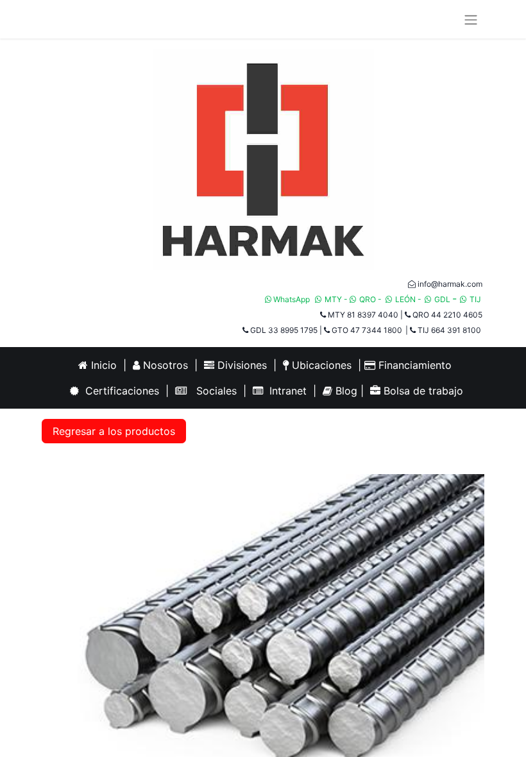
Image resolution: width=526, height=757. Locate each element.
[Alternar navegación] (470, 19)
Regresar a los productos (114, 431)
